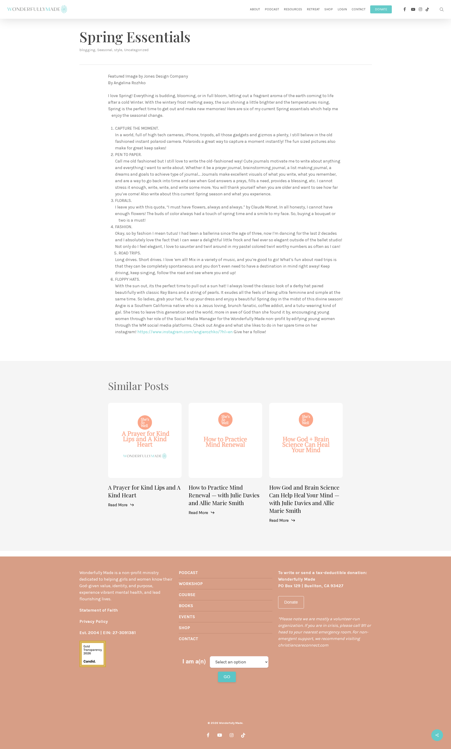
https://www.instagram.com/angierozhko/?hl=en (185, 331)
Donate (291, 602)
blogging (87, 50)
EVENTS (187, 616)
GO (227, 676)
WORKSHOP (191, 583)
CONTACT (188, 638)
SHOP (184, 627)
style (118, 50)
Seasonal (104, 50)
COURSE (187, 594)
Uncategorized (136, 50)
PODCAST (188, 572)
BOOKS (186, 605)
